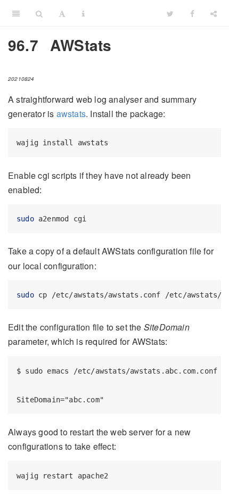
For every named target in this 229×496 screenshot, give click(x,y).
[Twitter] (170, 13)
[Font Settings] (62, 13)
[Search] (39, 13)
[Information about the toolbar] (83, 13)
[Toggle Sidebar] (16, 13)
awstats (71, 114)
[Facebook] (192, 13)
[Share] (213, 13)
